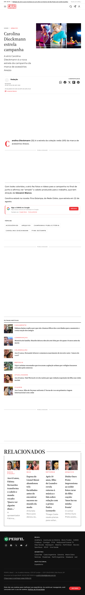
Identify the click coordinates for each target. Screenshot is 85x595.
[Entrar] (79, 6)
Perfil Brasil (67, 545)
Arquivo (14, 28)
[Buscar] (71, 6)
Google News (23, 212)
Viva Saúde (54, 547)
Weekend (69, 557)
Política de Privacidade (36, 589)
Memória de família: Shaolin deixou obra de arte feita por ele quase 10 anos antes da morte (47, 341)
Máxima (58, 545)
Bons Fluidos (67, 540)
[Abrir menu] (5, 6)
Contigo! (46, 542)
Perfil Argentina (58, 557)
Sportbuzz (38, 547)
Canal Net (38, 555)
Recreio (76, 545)
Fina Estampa (39, 230)
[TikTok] (26, 545)
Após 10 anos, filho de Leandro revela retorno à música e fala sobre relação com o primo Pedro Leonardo (52, 493)
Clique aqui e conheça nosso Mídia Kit (17, 578)
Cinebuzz (38, 542)
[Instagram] (6, 545)
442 (75, 557)
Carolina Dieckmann (17, 230)
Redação (14, 79)
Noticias (38, 557)
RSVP (46, 547)
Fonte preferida (32, 212)
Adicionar (74, 208)
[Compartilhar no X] (69, 82)
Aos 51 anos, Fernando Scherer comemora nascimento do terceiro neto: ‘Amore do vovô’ (47, 354)
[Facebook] (11, 545)
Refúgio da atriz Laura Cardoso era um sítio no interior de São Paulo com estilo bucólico (40, 2)
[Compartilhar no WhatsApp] (60, 82)
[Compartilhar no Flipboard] (74, 82)
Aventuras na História (51, 540)
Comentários (12, 91)
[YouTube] (21, 545)
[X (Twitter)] (16, 545)
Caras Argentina (50, 555)
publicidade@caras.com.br (46, 575)
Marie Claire (69, 555)
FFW (53, 542)
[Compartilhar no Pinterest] (78, 82)
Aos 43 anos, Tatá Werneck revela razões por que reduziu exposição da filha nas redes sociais (48, 379)
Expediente (39, 564)
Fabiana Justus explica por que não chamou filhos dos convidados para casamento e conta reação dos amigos (47, 329)
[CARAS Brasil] (12, 6)
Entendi (75, 588)
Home (6, 28)
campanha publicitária (46, 225)
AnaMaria (38, 540)
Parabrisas (46, 557)
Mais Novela (39, 545)
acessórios (12, 225)
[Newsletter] (75, 6)
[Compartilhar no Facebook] (65, 82)
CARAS (76, 540)
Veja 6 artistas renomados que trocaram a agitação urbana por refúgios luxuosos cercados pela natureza (46, 366)
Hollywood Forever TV (65, 542)
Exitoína (61, 555)
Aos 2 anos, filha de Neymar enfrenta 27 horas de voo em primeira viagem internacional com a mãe (43, 391)
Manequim (49, 545)
